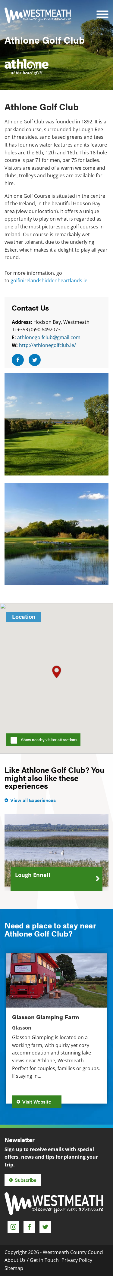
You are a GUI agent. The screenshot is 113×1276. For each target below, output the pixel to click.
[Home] (38, 15)
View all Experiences (33, 800)
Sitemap (14, 1268)
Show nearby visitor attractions (49, 739)
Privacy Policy (76, 1260)
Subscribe (25, 1179)
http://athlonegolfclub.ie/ (47, 345)
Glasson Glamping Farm (45, 1016)
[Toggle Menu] (102, 10)
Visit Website (37, 1101)
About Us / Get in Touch (32, 1260)
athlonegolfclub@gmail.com (48, 337)
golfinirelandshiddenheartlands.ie (49, 280)
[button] (56, 672)
